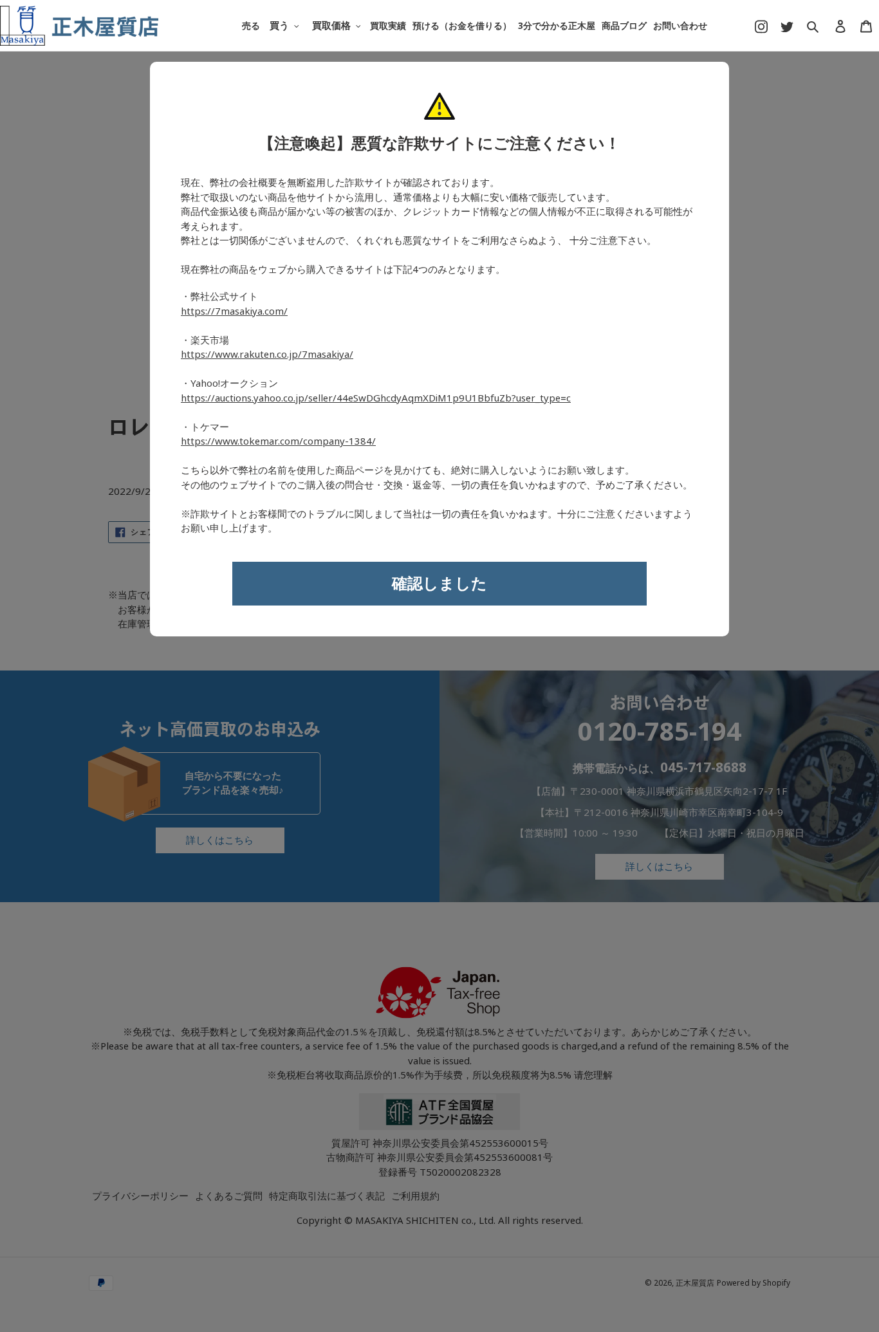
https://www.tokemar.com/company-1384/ (278, 441)
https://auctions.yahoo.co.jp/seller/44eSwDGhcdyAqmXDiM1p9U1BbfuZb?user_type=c (376, 398)
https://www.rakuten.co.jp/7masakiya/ (267, 354)
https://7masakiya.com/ (234, 311)
